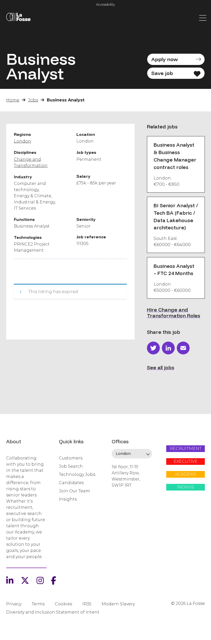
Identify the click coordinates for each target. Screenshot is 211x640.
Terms (38, 603)
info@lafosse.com (129, 494)
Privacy (13, 603)
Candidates (71, 482)
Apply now (164, 59)
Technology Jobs (77, 474)
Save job (162, 73)
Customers (70, 458)
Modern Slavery (118, 603)
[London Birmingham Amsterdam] (132, 454)
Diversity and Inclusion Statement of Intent (52, 612)
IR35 (86, 603)
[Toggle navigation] (202, 17)
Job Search (71, 466)
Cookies (63, 603)
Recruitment (185, 448)
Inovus (185, 487)
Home (12, 100)
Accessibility (105, 4)
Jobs (33, 100)
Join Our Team (74, 490)
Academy (186, 474)
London (22, 141)
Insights (68, 499)
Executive (186, 461)
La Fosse (18, 18)
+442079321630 (127, 502)
